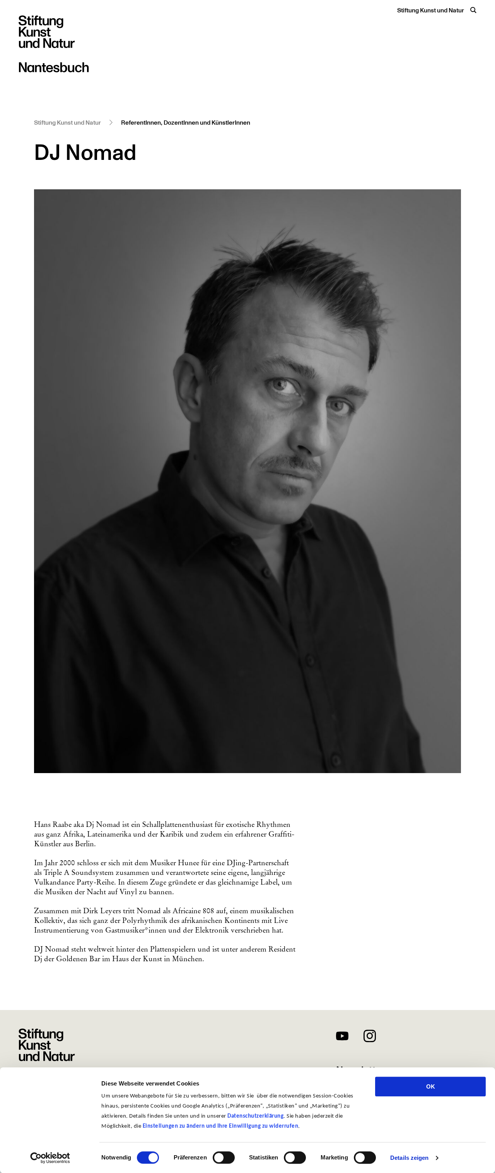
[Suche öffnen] (473, 10)
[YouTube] (342, 1037)
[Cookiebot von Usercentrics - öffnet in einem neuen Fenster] (50, 1158)
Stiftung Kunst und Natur (430, 10)
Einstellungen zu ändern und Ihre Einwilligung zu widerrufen (221, 1126)
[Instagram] (370, 1037)
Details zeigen (409, 1157)
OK (430, 1086)
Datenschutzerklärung (255, 1116)
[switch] (224, 1157)
